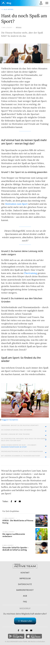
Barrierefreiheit (25, 590)
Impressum (25, 578)
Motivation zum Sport (16, 203)
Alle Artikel (9, 9)
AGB (25, 596)
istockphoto (13, 420)
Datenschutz (25, 584)
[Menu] (47, 3)
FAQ (25, 601)
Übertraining (30, 273)
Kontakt (25, 572)
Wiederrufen (26, 621)
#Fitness (18, 27)
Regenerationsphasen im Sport (14, 447)
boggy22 (5, 420)
